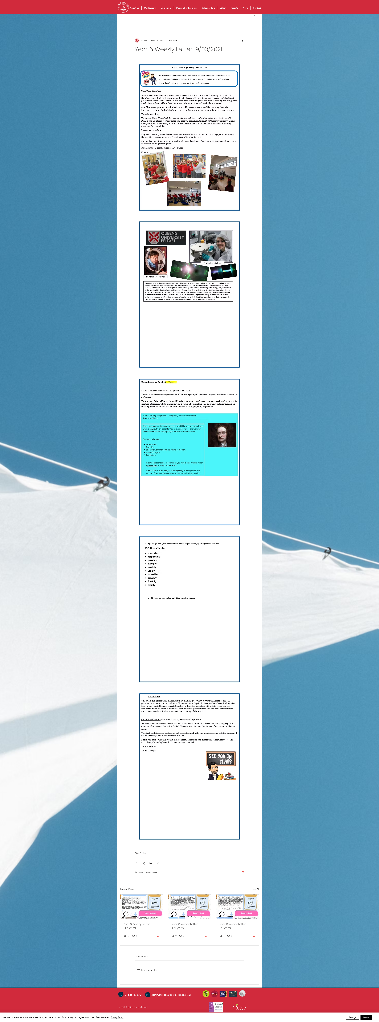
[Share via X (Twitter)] (143, 863)
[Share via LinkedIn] (150, 863)
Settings (352, 1017)
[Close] (375, 1017)
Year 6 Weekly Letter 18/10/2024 (185, 926)
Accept (366, 1017)
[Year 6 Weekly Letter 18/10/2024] (189, 907)
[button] (255, 15)
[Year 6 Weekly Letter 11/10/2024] (237, 907)
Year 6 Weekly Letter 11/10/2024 (233, 926)
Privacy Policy (117, 1017)
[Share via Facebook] (136, 863)
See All (256, 889)
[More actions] (242, 40)
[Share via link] (157, 863)
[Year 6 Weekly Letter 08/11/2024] (141, 907)
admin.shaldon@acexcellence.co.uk (171, 994)
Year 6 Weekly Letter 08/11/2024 (137, 926)
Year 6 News (141, 853)
